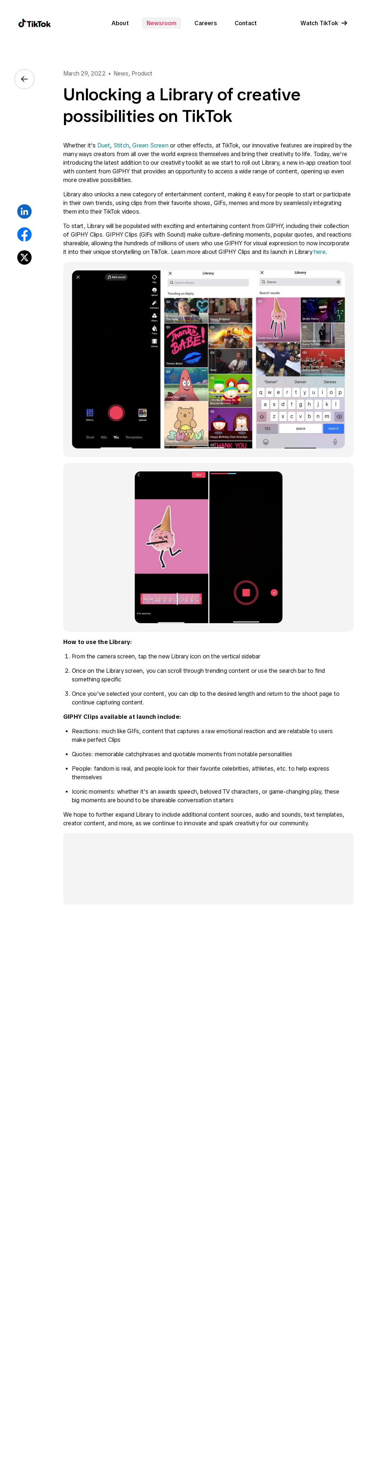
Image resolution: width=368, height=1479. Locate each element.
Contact (246, 23)
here (320, 251)
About (120, 23)
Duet (103, 145)
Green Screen (150, 145)
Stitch (121, 145)
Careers (205, 23)
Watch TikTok (319, 23)
